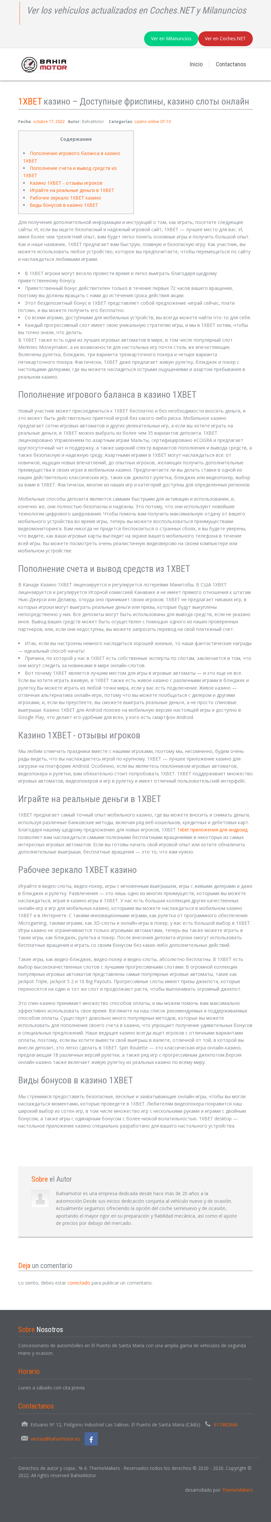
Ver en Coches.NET (225, 38)
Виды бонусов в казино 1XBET (64, 205)
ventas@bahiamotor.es (55, 1439)
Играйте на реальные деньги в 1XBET (72, 190)
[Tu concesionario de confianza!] (42, 64)
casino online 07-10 (153, 121)
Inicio (196, 64)
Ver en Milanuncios (171, 38)
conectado (78, 1283)
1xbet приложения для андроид (212, 829)
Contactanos (231, 64)
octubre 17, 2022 (49, 121)
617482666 (226, 1424)
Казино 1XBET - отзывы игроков (66, 183)
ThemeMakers (237, 1490)
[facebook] (91, 1438)
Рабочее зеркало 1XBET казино (65, 198)
